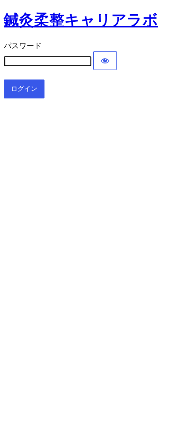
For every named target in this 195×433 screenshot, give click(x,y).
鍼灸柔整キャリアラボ (81, 19)
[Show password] (105, 60)
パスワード (23, 46)
